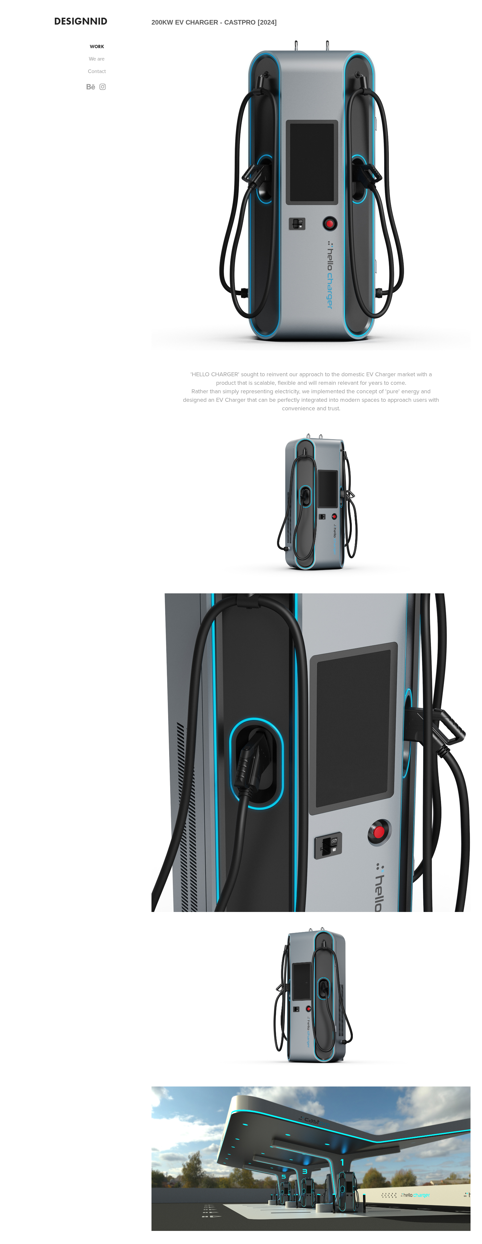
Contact (97, 71)
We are (97, 58)
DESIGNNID (81, 21)
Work (97, 46)
